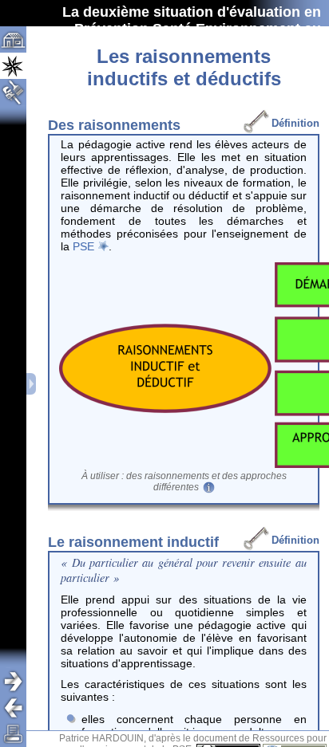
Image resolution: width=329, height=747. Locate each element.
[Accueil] (13, 39)
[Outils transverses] (19, 92)
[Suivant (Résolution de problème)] (19, 681)
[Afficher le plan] (32, 384)
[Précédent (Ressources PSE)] (19, 707)
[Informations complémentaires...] (207, 487)
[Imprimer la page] (13, 734)
